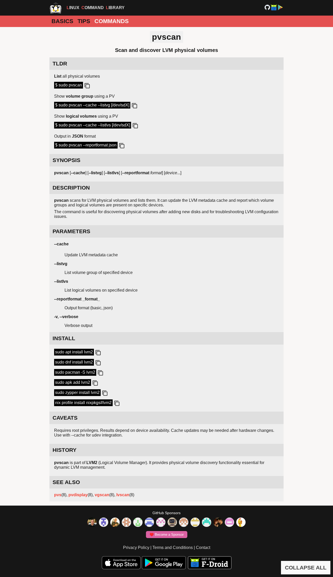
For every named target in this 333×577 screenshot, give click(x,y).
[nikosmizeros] (115, 523)
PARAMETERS (71, 231)
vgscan (102, 495)
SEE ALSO (66, 482)
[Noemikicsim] (218, 523)
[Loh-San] (195, 523)
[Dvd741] (138, 523)
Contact (203, 547)
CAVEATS (65, 418)
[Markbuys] (206, 523)
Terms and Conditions (172, 547)
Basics (62, 21)
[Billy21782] (229, 523)
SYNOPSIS (66, 160)
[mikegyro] (92, 523)
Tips (84, 21)
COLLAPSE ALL (305, 568)
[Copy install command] (97, 353)
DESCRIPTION (71, 188)
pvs (57, 495)
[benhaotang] (149, 523)
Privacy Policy (136, 547)
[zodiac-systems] (103, 523)
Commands (111, 21)
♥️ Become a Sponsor (167, 534)
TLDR (60, 63)
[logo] (55, 8)
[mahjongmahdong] (160, 523)
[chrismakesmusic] (183, 523)
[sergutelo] (241, 523)
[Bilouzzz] (126, 523)
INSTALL (64, 338)
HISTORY (64, 450)
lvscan (122, 495)
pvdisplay (78, 495)
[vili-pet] (172, 523)
